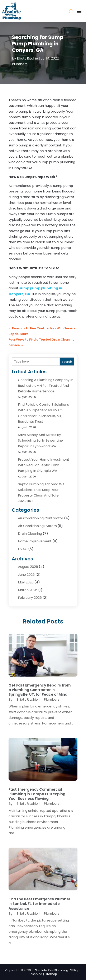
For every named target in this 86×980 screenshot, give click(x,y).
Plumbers (20, 64)
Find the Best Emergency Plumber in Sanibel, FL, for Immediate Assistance (39, 904)
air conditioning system (37, 525)
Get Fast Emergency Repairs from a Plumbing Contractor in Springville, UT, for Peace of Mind (40, 690)
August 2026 (28, 566)
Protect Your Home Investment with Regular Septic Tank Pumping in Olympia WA (43, 465)
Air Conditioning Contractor (40, 518)
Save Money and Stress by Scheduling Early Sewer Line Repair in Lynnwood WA (40, 440)
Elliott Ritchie (27, 58)
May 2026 (26, 582)
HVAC (22, 549)
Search (67, 362)
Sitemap (51, 974)
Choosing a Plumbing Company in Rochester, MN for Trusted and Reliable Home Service (45, 385)
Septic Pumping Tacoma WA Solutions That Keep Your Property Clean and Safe (41, 490)
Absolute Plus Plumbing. (51, 970)
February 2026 (30, 597)
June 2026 (26, 574)
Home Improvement (35, 541)
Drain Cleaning (30, 533)
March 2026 (27, 590)
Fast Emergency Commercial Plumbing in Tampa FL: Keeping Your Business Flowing (37, 794)
